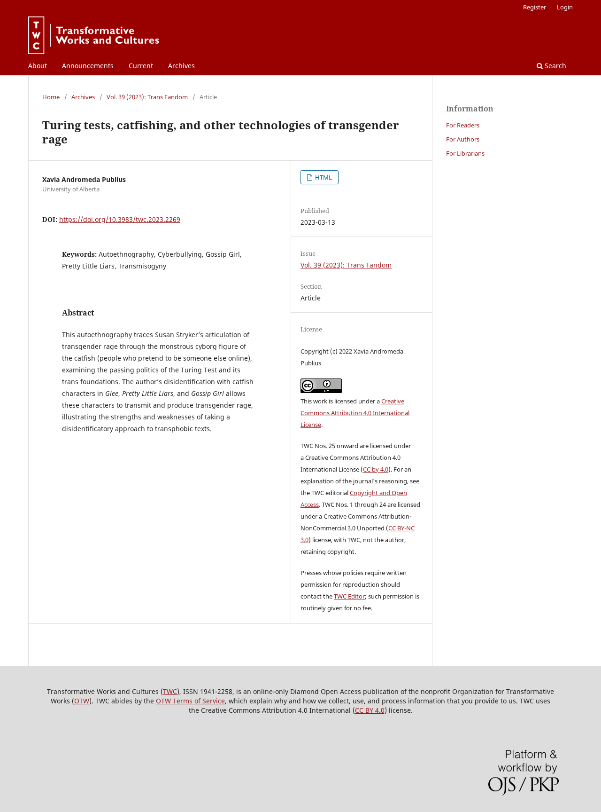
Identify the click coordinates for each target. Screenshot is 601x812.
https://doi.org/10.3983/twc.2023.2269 (119, 219)
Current (141, 65)
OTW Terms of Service (190, 700)
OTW (81, 700)
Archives (181, 65)
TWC (170, 691)
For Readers (462, 125)
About (37, 65)
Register (534, 7)
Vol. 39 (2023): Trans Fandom (147, 97)
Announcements (88, 65)
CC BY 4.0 (370, 710)
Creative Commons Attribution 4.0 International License (354, 413)
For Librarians (465, 153)
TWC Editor (349, 596)
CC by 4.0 (375, 469)
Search (554, 65)
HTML (323, 177)
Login (565, 7)
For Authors (462, 139)
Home (51, 97)
